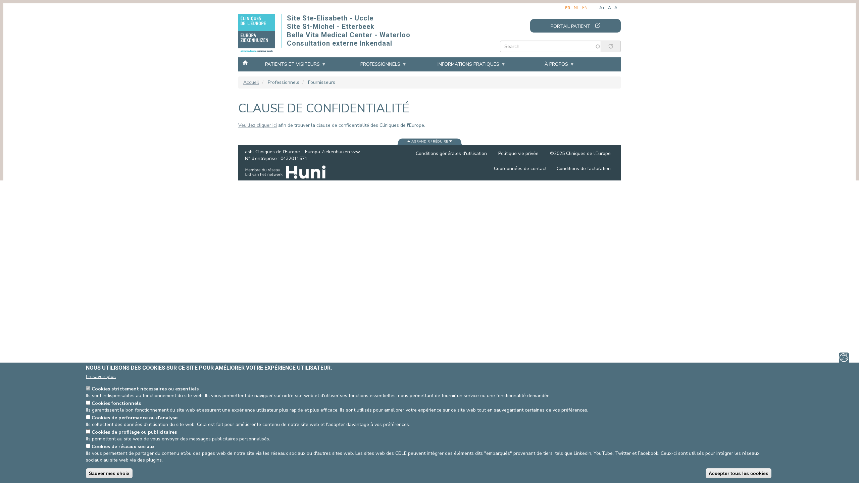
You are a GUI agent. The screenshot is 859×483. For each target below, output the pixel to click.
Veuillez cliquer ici (257, 125)
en (585, 7)
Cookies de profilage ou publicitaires (134, 432)
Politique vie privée (518, 153)
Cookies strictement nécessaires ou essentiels (145, 389)
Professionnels (380, 64)
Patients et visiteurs (292, 64)
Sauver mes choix (109, 473)
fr (567, 7)
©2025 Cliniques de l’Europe (580, 153)
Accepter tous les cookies (738, 473)
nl (576, 7)
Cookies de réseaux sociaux (123, 446)
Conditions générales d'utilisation (451, 153)
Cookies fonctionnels (116, 403)
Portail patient (570, 26)
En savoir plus (101, 376)
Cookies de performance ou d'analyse (135, 418)
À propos (556, 64)
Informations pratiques (468, 64)
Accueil (245, 62)
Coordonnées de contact (520, 168)
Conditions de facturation (584, 168)
